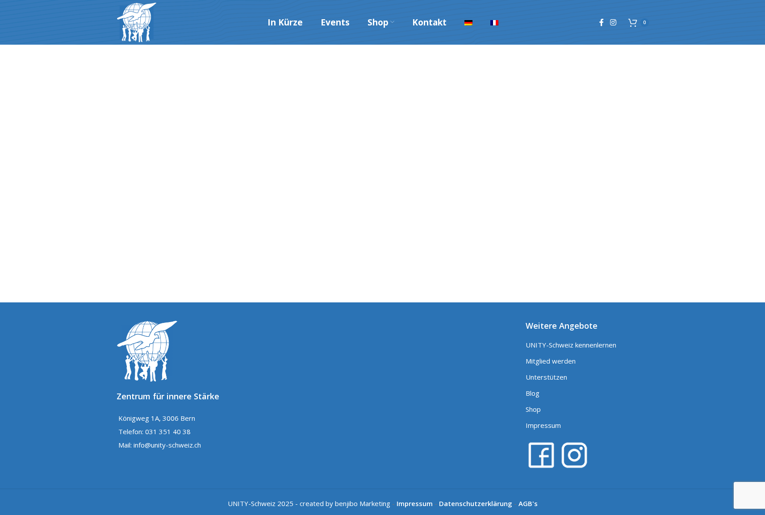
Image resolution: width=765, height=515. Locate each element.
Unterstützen (546, 377)
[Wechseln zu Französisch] (494, 22)
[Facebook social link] (601, 22)
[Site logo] (137, 21)
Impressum (543, 425)
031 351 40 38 (168, 431)
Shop (533, 409)
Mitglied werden (551, 360)
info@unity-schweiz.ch (167, 444)
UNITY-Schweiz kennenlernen (571, 344)
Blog (532, 393)
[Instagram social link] (613, 22)
